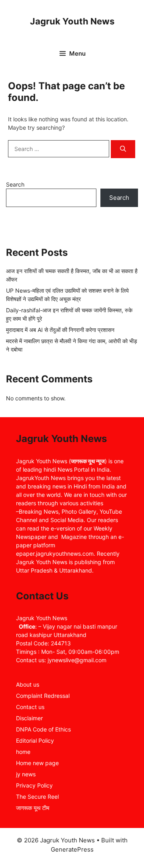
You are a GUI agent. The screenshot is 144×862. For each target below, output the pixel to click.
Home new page (37, 763)
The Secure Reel (37, 796)
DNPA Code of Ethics (43, 729)
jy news (26, 774)
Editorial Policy (35, 740)
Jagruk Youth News (72, 21)
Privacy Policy (34, 785)
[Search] (123, 149)
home (23, 751)
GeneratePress (72, 849)
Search (15, 184)
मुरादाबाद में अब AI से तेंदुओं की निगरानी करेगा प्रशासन (60, 329)
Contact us (30, 706)
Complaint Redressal (43, 695)
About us (27, 684)
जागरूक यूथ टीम (32, 807)
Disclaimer (29, 718)
